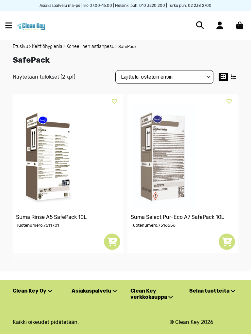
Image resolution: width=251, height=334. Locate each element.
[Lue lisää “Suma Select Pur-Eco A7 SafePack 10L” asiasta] (227, 242)
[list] (233, 77)
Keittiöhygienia (47, 46)
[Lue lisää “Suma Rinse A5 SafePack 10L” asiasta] (112, 242)
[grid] (223, 77)
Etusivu (20, 46)
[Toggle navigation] (11, 25)
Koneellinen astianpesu (90, 46)
